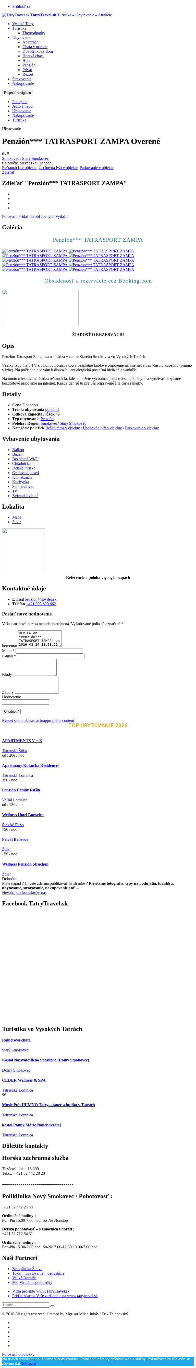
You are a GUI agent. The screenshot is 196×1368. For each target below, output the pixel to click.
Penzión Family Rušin (21, 790)
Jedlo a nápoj (22, 106)
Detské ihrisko (23, 468)
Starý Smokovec (35, 158)
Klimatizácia (22, 477)
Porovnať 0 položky (18, 1354)
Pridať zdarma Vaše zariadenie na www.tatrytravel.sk (55, 1296)
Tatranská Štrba (14, 750)
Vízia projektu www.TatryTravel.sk (40, 1291)
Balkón (18, 449)
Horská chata (33, 56)
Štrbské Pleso (13, 825)
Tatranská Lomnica (17, 775)
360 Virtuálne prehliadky (32, 1282)
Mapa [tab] (16, 517)
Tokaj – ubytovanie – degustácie (38, 1273)
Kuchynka (20, 482)
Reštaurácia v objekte (19, 167)
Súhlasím (28, 1363)
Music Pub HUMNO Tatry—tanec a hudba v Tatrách (48, 1105)
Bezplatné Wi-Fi (25, 459)
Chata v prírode (34, 46)
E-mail (9, 656)
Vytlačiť (61, 216)
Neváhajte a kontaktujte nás (24, 892)
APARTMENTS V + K (22, 740)
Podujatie (19, 101)
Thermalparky (33, 33)
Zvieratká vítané (25, 496)
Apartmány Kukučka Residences (30, 765)
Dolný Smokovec (16, 1070)
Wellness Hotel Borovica (23, 815)
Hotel (26, 60)
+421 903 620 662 (41, 604)
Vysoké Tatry (23, 23)
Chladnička (21, 463)
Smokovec (10, 158)
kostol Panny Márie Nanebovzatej (31, 1125)
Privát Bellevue (15, 839)
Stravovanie (21, 79)
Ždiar (6, 849)
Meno (8, 650)
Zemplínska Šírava (27, 1268)
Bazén (17, 454)
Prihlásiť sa (21, 6)
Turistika (19, 28)
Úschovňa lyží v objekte (58, 167)
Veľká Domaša (24, 1278)
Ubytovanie (21, 37)
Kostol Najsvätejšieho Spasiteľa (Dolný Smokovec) (45, 1060)
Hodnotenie (11, 697)
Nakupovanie (23, 83)
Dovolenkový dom (37, 51)
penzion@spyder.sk (40, 599)
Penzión (28, 65)
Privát (27, 70)
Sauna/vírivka (23, 486)
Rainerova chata (16, 1040)
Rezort (27, 74)
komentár (9, 646)
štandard (52, 409)
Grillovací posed (25, 472)
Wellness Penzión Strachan (25, 864)
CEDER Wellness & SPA (24, 1080)
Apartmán (30, 42)
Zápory (8, 692)
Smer (16, 522)
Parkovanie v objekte (97, 167)
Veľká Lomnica (14, 800)
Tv (14, 491)
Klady (7, 674)
